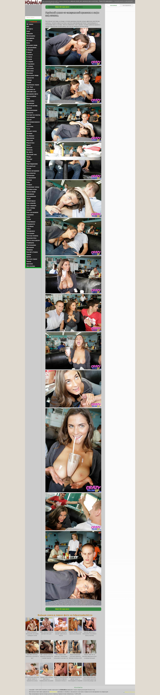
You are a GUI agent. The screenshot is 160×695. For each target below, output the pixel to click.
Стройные (30, 226)
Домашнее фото (32, 94)
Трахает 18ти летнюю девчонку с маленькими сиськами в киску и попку (46, 680)
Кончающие (30, 117)
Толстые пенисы (32, 235)
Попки (28, 168)
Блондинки (30, 38)
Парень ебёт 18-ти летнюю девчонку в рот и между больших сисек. (89, 657)
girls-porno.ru (53, 691)
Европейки (30, 101)
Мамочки (29, 140)
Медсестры (30, 143)
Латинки (29, 133)
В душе (29, 52)
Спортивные (30, 221)
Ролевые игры (31, 189)
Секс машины (31, 205)
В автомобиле (31, 47)
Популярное (113, 5)
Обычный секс (31, 154)
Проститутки (31, 173)
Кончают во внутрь (33, 115)
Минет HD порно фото (62, 7)
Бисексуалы (30, 36)
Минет (28, 145)
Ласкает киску (31, 131)
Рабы (28, 182)
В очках (29, 59)
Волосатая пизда (32, 75)
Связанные (30, 194)
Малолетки (30, 138)
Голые (28, 82)
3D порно (29, 24)
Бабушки (29, 33)
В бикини (29, 50)
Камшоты (29, 112)
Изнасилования (31, 110)
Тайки (28, 228)
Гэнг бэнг (29, 87)
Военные (29, 73)
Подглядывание (32, 164)
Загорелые (30, 103)
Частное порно (31, 259)
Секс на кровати (32, 212)
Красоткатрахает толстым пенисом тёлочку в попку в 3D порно (75, 657)
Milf (27, 26)
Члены (28, 261)
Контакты (78, 687)
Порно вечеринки (32, 171)
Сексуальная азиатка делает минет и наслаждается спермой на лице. (75, 680)
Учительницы (31, 245)
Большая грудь (31, 45)
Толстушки (30, 233)
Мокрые (29, 147)
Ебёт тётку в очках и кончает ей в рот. (46, 633)
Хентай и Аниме (32, 252)
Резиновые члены (32, 187)
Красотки (29, 126)
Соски (28, 219)
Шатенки (29, 263)
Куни (28, 129)
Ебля (28, 98)
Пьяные (29, 180)
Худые (28, 254)
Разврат (29, 184)
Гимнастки (30, 77)
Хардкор (29, 249)
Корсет (29, 119)
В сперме (29, 61)
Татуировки (30, 231)
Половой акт (31, 166)
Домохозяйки (31, 96)
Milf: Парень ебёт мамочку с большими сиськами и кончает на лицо (61, 657)
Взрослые (30, 70)
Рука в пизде (31, 191)
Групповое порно (32, 84)
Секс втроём (31, 203)
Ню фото (29, 152)
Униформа (30, 242)
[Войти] (33, 10)
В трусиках (30, 64)
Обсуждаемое (127, 5)
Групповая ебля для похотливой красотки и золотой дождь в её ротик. (89, 680)
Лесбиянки (30, 136)
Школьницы (30, 266)
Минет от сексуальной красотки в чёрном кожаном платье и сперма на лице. (61, 680)
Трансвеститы (31, 238)
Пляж (28, 161)
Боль (28, 43)
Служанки (30, 214)
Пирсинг (29, 159)
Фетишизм (30, 247)
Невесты (29, 150)
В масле (29, 57)
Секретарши (30, 201)
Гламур (29, 80)
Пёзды (28, 157)
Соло (28, 217)
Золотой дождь (31, 105)
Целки (28, 256)
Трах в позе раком (33, 240)
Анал (28, 31)
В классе (29, 54)
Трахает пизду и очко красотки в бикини (75, 633)
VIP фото (29, 29)
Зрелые (29, 108)
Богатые (29, 40)
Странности (30, 224)
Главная (33, 21)
